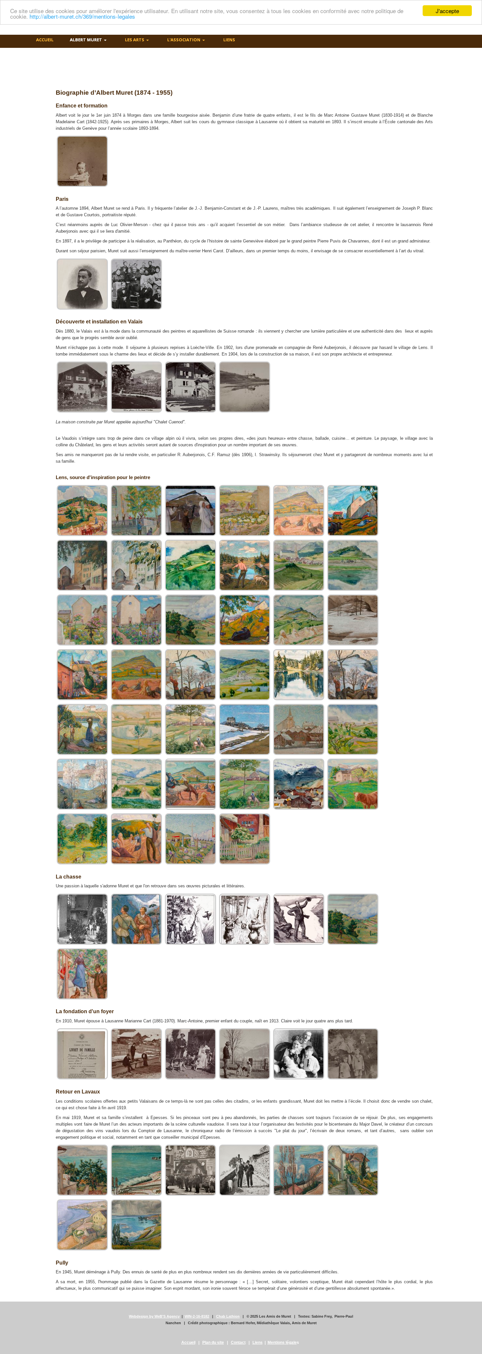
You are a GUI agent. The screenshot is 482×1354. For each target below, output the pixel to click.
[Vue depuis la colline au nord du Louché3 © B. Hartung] (82, 729)
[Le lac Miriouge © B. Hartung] (244, 565)
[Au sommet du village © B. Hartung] (190, 510)
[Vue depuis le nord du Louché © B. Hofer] (136, 784)
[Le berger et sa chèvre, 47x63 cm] (82, 838)
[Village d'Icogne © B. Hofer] (298, 784)
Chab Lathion (228, 1316)
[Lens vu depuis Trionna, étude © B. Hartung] (352, 674)
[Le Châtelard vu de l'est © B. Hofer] (190, 565)
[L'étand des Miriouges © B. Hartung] (298, 674)
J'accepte (447, 11)
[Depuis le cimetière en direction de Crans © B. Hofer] (244, 510)
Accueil (188, 1342)
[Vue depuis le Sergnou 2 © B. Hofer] (190, 784)
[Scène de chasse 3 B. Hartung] (298, 919)
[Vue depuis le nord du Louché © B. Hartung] (82, 784)
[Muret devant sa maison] (190, 387)
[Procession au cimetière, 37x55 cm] (190, 838)
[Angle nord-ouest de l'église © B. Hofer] (136, 510)
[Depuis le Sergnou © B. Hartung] (298, 510)
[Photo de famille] (352, 1053)
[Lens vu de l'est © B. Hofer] (190, 620)
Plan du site (213, 1342)
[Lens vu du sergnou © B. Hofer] (244, 674)
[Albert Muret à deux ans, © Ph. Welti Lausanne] (82, 161)
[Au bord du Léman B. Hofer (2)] (352, 1170)
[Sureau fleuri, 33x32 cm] (244, 838)
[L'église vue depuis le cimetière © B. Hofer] (82, 620)
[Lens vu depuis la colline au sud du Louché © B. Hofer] (82, 674)
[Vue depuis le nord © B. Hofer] (352, 729)
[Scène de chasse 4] (82, 973)
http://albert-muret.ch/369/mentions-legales (82, 16)
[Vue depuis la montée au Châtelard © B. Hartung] (190, 729)
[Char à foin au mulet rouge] (82, 510)
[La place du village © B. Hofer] (82, 565)
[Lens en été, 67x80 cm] (136, 838)
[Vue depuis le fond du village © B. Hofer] (298, 729)
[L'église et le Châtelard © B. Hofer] (298, 565)
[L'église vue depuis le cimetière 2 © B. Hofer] (136, 620)
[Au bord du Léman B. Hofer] (82, 1170)
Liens (257, 1342)
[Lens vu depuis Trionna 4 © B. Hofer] (190, 674)
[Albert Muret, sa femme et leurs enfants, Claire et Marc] (298, 1053)
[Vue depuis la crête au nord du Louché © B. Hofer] (136, 729)
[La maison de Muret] (82, 387)
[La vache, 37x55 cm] (352, 784)
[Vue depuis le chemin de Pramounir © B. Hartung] (244, 729)
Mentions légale (282, 1342)
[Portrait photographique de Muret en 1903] (82, 284)
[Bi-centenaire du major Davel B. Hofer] (190, 1170)
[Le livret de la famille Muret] (82, 1053)
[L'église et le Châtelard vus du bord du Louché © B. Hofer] (352, 565)
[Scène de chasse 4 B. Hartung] (352, 919)
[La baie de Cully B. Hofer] (136, 1170)
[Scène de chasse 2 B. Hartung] (244, 919)
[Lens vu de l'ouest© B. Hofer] (244, 620)
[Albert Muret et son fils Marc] (244, 1053)
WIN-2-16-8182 (197, 1316)
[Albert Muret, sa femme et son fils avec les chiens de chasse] (190, 1053)
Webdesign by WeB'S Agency (154, 1316)
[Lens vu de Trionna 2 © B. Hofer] (352, 620)
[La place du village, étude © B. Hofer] (136, 565)
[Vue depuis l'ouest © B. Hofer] (244, 784)
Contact (238, 1342)
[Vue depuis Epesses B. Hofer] (82, 1224)
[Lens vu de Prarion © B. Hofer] (298, 620)
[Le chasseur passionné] (82, 919)
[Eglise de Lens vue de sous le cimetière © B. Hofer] (352, 510)
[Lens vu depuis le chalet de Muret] (136, 387)
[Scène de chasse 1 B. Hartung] (190, 919)
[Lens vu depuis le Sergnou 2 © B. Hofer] (136, 674)
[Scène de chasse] (136, 919)
